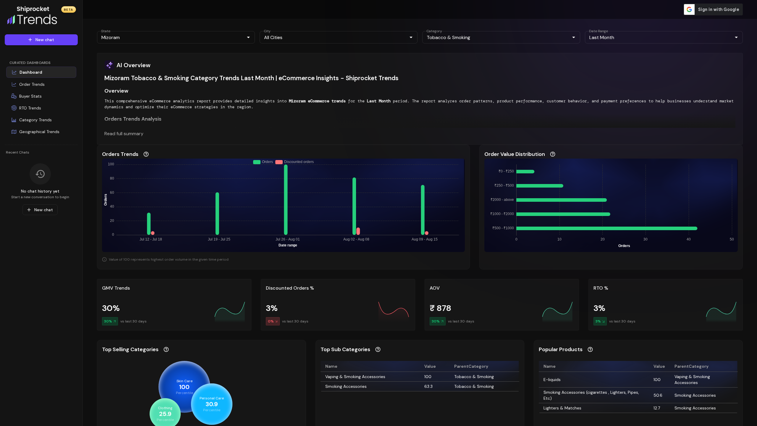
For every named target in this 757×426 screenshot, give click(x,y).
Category (434, 31)
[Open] (248, 37)
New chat (44, 39)
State (105, 31)
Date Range (598, 31)
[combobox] (171, 37)
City (267, 31)
